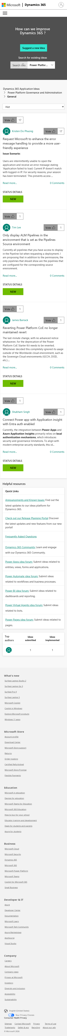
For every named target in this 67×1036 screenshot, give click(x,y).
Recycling (36, 1027)
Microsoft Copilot (12, 702)
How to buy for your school (17, 815)
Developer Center (12, 910)
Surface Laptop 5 (12, 697)
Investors (9, 983)
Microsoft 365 (11, 865)
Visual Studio (10, 943)
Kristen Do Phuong (22, 131)
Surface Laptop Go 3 (14, 686)
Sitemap (8, 1023)
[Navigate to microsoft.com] (11, 5)
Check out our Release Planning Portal (26, 518)
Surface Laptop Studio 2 (15, 680)
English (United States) (19, 1010)
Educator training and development (21, 820)
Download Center (12, 742)
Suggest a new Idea (33, 48)
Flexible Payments (13, 775)
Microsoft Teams (12, 876)
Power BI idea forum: (17, 590)
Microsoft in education (15, 792)
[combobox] (33, 65)
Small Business (11, 887)
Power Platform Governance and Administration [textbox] (39, 65)
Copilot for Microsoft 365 (16, 882)
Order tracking (11, 759)
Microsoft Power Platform (16, 871)
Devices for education (14, 798)
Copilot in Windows (13, 708)
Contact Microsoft (23, 1023)
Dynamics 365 (35, 5)
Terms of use (50, 1023)
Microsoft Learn (12, 921)
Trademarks (10, 1027)
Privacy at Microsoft (14, 977)
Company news (11, 971)
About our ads (49, 1027)
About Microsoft (12, 966)
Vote (8, 120)
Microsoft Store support (15, 747)
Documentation (12, 915)
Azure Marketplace (13, 932)
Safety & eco (23, 1027)
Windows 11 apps (12, 719)
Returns (8, 753)
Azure (7, 904)
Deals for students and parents (18, 826)
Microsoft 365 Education (15, 809)
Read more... (10, 183)
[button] (61, 5)
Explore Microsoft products (17, 714)
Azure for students (13, 831)
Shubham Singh (21, 412)
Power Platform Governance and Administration (35, 92)
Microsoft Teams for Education (18, 803)
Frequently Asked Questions (21, 536)
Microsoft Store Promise (15, 770)
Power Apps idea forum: (19, 561)
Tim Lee (16, 227)
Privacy (36, 1023)
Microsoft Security (13, 854)
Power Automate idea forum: (21, 576)
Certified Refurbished (14, 764)
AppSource (9, 938)
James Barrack (20, 320)
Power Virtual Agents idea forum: (24, 605)
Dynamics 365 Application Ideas (21, 88)
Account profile (11, 736)
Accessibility (10, 994)
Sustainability (11, 999)
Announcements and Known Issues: (25, 500)
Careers (8, 960)
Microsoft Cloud (12, 848)
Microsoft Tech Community (17, 927)
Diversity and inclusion (15, 988)
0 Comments (57, 183)
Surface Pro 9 (11, 691)
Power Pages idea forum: (19, 619)
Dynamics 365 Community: (20, 547)
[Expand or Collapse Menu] (5, 13)
